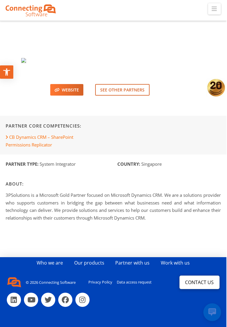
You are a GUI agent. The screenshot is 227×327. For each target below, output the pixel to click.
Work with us (175, 263)
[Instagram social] (82, 300)
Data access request (134, 282)
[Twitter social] (48, 300)
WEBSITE (69, 90)
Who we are (50, 263)
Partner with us (132, 263)
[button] (214, 9)
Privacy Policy (100, 282)
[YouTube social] (31, 300)
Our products (89, 263)
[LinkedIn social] (14, 300)
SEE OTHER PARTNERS (122, 90)
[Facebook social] (65, 300)
